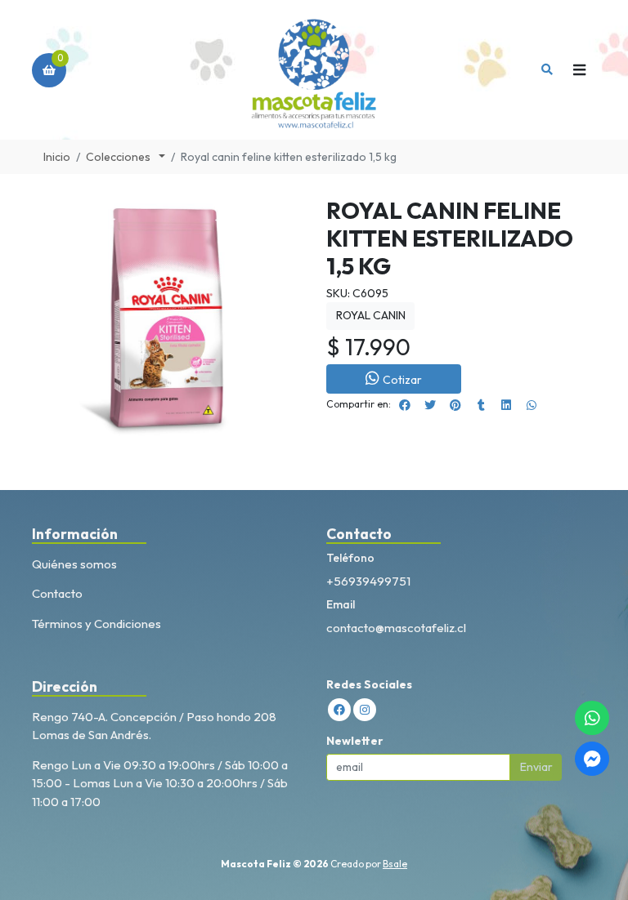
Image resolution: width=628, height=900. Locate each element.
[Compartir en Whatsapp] (531, 405)
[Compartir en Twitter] (430, 405)
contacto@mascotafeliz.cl (396, 627)
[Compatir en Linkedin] (506, 405)
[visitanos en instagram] (364, 709)
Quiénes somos (74, 564)
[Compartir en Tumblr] (480, 405)
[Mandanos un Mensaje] (592, 759)
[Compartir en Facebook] (404, 405)
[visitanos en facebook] (339, 709)
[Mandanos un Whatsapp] (592, 718)
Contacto (57, 593)
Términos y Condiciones (96, 623)
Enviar (536, 767)
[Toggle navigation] (579, 70)
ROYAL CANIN (371, 315)
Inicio (56, 156)
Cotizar (402, 379)
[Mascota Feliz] (314, 70)
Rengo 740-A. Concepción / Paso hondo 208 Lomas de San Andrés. (154, 726)
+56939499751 (368, 581)
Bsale (395, 864)
